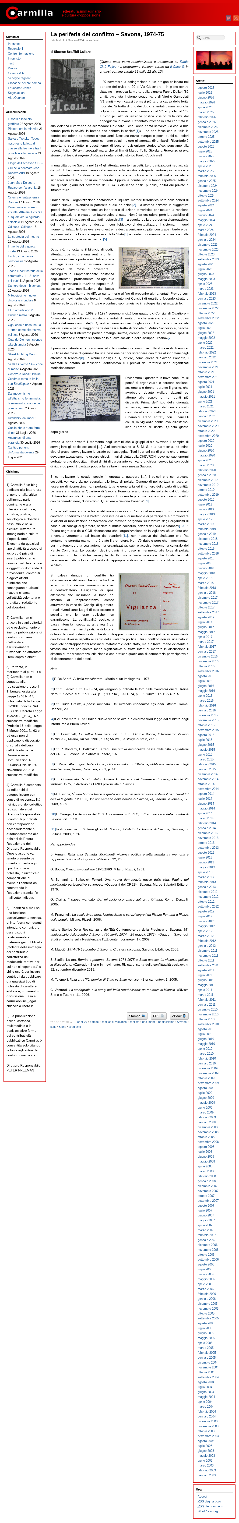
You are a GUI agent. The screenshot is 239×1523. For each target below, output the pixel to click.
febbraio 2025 (207, 176)
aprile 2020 (205, 460)
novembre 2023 (208, 249)
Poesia (12, 68)
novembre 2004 (208, 1367)
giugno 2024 (206, 215)
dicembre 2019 (208, 480)
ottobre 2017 (206, 607)
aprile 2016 (205, 695)
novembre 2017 (208, 602)
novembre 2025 (208, 132)
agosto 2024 (206, 205)
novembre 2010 (208, 1014)
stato (53, 1026)
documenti (148, 1022)
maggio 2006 (206, 1279)
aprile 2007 (205, 1225)
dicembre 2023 (208, 244)
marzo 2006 (206, 1289)
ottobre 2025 (206, 136)
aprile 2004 (205, 1401)
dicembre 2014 (208, 774)
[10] (182, 526)
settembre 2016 (208, 671)
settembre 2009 (208, 1083)
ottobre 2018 (206, 548)
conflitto (134, 1022)
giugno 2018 (206, 568)
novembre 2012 (208, 896)
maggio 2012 (206, 926)
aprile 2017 (205, 637)
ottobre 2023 (206, 254)
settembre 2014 (208, 789)
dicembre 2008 (208, 1127)
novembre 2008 (208, 1132)
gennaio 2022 (207, 357)
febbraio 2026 (207, 117)
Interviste (14, 58)
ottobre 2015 (206, 725)
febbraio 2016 (207, 705)
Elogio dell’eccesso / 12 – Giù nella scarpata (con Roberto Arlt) (25, 168)
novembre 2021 (208, 367)
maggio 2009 (206, 1102)
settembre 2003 (208, 1436)
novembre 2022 (208, 308)
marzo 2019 (206, 524)
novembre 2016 (208, 661)
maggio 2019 (206, 514)
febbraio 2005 (207, 1352)
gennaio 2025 (207, 181)
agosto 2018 (206, 558)
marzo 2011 (205, 994)
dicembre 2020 (208, 421)
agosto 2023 (206, 264)
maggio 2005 (206, 1338)
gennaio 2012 (207, 945)
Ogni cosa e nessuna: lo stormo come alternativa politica (24, 329)
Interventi (93, 40)
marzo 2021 (206, 406)
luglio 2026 (205, 92)
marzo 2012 (206, 936)
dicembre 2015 (208, 715)
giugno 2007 (206, 1215)
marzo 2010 (206, 1053)
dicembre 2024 (208, 185)
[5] (105, 239)
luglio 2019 (205, 504)
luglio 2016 (205, 681)
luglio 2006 (205, 1269)
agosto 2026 (206, 87)
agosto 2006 (206, 1264)
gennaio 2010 (207, 1063)
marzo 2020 (206, 465)
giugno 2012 (206, 921)
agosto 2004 (206, 1382)
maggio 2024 (206, 220)
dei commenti (210, 1506)
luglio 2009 (205, 1093)
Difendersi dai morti (21, 418)
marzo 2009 (206, 1112)
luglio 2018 (205, 563)
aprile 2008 (205, 1166)
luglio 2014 (205, 798)
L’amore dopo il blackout (24, 285)
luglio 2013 (205, 857)
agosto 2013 (206, 852)
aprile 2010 (205, 1048)
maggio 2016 (206, 691)
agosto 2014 (206, 793)
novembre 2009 (208, 1073)
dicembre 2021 (208, 362)
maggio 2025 (206, 161)
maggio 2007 (206, 1220)
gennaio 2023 (207, 298)
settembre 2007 (208, 1200)
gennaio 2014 (207, 828)
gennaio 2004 (207, 1416)
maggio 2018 (206, 573)
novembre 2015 (208, 720)
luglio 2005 (205, 1328)
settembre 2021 (208, 377)
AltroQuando (16, 97)
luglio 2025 (205, 151)
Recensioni (15, 48)
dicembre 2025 (208, 127)
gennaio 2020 (207, 475)
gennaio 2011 (206, 1004)
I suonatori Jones (19, 88)
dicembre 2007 (208, 1186)
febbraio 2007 (207, 1235)
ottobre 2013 (206, 843)
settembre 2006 (208, 1259)
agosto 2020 (206, 440)
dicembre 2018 (208, 539)
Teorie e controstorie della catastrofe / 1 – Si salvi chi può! (25, 276)
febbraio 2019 (207, 529)
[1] (137, 131)
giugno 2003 (206, 1450)
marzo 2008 (206, 1171)
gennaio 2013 (207, 887)
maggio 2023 (206, 279)
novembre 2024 (208, 190)
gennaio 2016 (207, 710)
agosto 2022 (206, 323)
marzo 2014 (206, 818)
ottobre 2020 (206, 431)
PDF (157, 1016)
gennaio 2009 (207, 1122)
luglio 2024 (205, 210)
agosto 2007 (206, 1205)
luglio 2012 (205, 916)
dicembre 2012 (208, 892)
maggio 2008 (206, 1161)
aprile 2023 (205, 284)
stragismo (75, 1026)
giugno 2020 (206, 450)
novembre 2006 (208, 1249)
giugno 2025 (206, 156)
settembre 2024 (208, 200)
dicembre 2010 (208, 1009)
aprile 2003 (205, 1460)
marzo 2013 (206, 877)
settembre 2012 (208, 906)
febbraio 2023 (207, 293)
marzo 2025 (206, 171)
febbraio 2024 (207, 235)
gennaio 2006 (207, 1298)
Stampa (135, 1016)
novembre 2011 (208, 955)
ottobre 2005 (206, 1313)
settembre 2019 (208, 494)
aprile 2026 (205, 107)
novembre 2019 (208, 485)
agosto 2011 (206, 970)
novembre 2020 (208, 426)
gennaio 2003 (207, 1475)
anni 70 (82, 1022)
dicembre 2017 (208, 597)
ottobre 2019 (206, 489)
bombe (94, 1022)
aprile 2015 (205, 754)
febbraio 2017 (207, 646)
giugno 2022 (206, 333)
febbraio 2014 (207, 823)
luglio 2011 (205, 975)
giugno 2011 (206, 980)
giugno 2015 (206, 744)
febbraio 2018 (207, 588)
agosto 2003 (206, 1441)
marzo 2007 (206, 1230)
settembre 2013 (208, 847)
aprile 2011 (205, 990)
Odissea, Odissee (20, 227)
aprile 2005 (205, 1343)
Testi (11, 63)
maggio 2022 (206, 337)
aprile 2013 (205, 872)
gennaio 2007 (207, 1240)
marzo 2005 (206, 1348)
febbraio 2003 (207, 1470)
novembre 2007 (208, 1191)
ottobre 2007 (206, 1196)
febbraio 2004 (207, 1411)
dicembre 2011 (207, 950)
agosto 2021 (206, 382)
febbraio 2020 (207, 470)
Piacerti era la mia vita (23, 129)
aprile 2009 (205, 1107)
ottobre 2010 (206, 1019)
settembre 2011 (208, 965)
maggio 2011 (206, 985)
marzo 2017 (206, 641)
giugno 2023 (206, 274)
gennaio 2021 (207, 416)
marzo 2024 (206, 230)
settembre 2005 (208, 1318)
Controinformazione (21, 53)
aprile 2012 (205, 931)
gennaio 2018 (207, 592)
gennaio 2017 (207, 651)
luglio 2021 (205, 387)
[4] (126, 234)
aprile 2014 (205, 813)
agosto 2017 (206, 617)
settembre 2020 (208, 436)
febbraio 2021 (207, 411)
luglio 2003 (205, 1446)
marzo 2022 (206, 347)
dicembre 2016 (208, 656)
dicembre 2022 (208, 303)
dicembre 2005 (208, 1303)
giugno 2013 (206, 862)
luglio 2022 (205, 328)
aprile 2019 (205, 519)
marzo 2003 (206, 1465)
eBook (177, 1016)
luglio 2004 (205, 1387)
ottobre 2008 (206, 1137)
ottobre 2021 (206, 372)
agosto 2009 (206, 1088)
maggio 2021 (206, 396)
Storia (62, 1026)
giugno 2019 (206, 509)
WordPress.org (208, 1511)
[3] (121, 219)
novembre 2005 (208, 1308)
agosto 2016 (206, 676)
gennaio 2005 (207, 1357)
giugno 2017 (206, 627)
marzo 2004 (206, 1406)
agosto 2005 (206, 1323)
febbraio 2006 (207, 1294)
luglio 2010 (205, 1034)
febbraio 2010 (207, 1058)
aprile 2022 (205, 342)
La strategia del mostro (23, 236)
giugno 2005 (206, 1333)
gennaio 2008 (207, 1181)
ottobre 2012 (206, 901)
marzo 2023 (206, 288)
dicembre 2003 (208, 1421)
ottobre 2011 (206, 960)
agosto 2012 (206, 911)
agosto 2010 (206, 1029)
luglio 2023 (205, 269)
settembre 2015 (208, 730)
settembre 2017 (208, 612)
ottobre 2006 (206, 1254)
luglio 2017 (205, 622)
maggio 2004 (206, 1397)
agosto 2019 (206, 499)
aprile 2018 (205, 578)
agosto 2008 (206, 1146)
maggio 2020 (206, 455)
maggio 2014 (206, 808)
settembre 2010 (208, 1024)
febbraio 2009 (207, 1117)
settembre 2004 (208, 1377)
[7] (170, 338)
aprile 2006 (205, 1284)
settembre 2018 (208, 553)
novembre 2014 (208, 779)
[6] (92, 323)
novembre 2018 (208, 543)
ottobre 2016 (206, 666)
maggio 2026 (206, 102)
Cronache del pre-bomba (24, 83)
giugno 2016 (206, 686)
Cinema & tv (16, 73)
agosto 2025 (206, 146)
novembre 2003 (208, 1426)
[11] (125, 535)
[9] (147, 501)
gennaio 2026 (207, 122)
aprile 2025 (205, 166)
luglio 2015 (205, 740)
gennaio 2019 (207, 534)
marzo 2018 (206, 583)
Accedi (202, 1496)
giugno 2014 (206, 803)
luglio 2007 (205, 1210)
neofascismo (166, 1022)
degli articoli (209, 1501)
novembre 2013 (208, 838)
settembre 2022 (208, 318)
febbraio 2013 (207, 882)
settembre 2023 (208, 259)
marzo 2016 (206, 700)
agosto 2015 (206, 735)
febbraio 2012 (207, 941)
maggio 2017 (206, 632)
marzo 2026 (206, 112)
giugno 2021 (206, 391)
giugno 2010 (206, 1039)
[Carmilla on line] (119, 13)
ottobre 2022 (206, 313)
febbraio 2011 (207, 999)
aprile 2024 (205, 225)
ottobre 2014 (206, 784)
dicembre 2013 (208, 833)
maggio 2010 (206, 1044)
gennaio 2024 (207, 239)
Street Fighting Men (21, 354)
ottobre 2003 (206, 1431)
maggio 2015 (206, 749)
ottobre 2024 (206, 195)
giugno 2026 (206, 97)
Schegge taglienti (19, 78)
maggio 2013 (206, 867)
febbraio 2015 (207, 764)
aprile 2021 (205, 401)
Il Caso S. (177, 66)
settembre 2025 (208, 141)
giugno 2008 (206, 1156)
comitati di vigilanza (114, 1022)
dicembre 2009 (208, 1068)
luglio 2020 (205, 445)
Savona (182, 1022)
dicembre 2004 (208, 1362)
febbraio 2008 (207, 1176)
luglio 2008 (205, 1151)
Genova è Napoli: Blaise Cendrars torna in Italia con (24, 378)
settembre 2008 (208, 1142)
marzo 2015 (206, 759)
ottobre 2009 (206, 1078)
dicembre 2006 (208, 1245)
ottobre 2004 (206, 1372)
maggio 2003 (206, 1455)
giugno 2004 (206, 1392)
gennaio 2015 (207, 769)
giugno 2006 (206, 1274)
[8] (82, 358)
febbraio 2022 (207, 352)
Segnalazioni (16, 93)
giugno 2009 (206, 1097)
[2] (134, 205)
